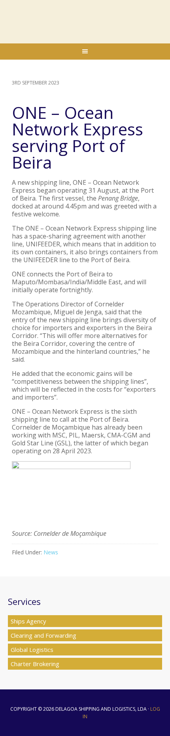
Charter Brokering (35, 664)
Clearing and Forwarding (43, 635)
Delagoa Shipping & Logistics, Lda (85, 19)
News (50, 552)
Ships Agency (28, 621)
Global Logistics (32, 649)
